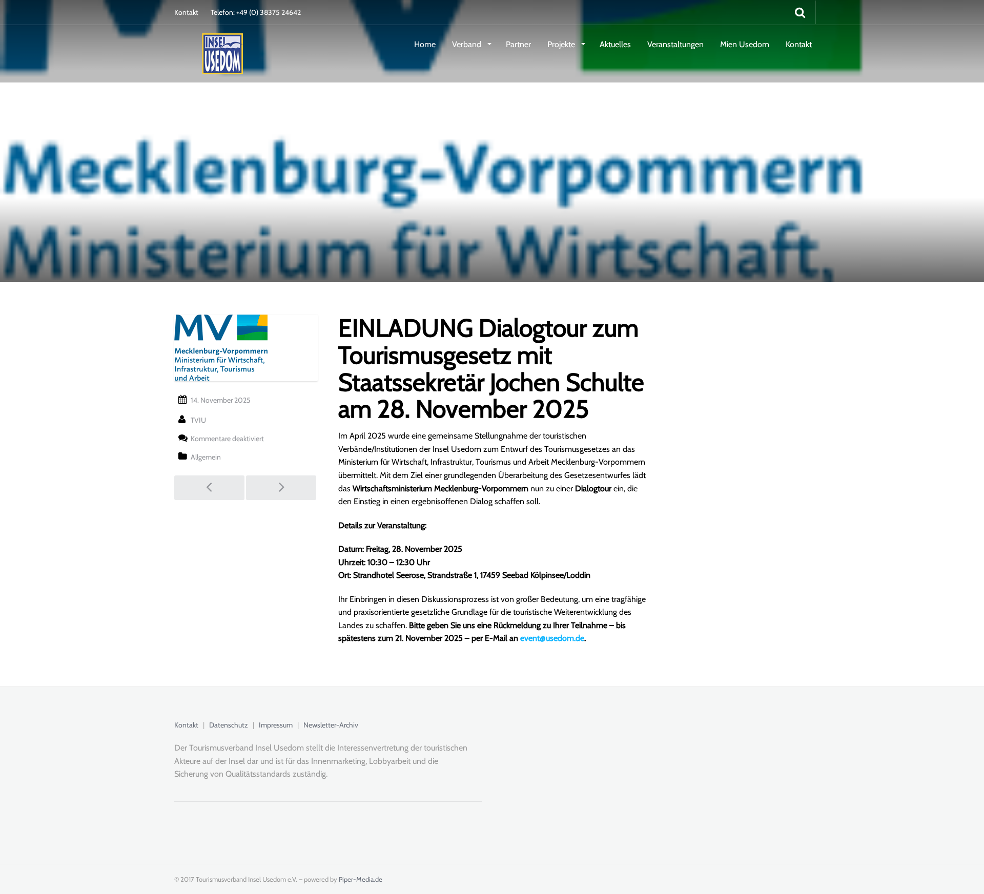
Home (425, 44)
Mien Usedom (744, 44)
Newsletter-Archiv (330, 725)
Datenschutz (228, 725)
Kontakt (186, 12)
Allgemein (206, 457)
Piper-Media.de (360, 879)
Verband (467, 44)
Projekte (562, 44)
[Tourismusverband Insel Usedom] (208, 43)
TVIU (198, 420)
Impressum (276, 725)
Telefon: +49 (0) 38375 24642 (256, 12)
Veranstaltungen (675, 44)
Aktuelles (615, 44)
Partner (518, 44)
